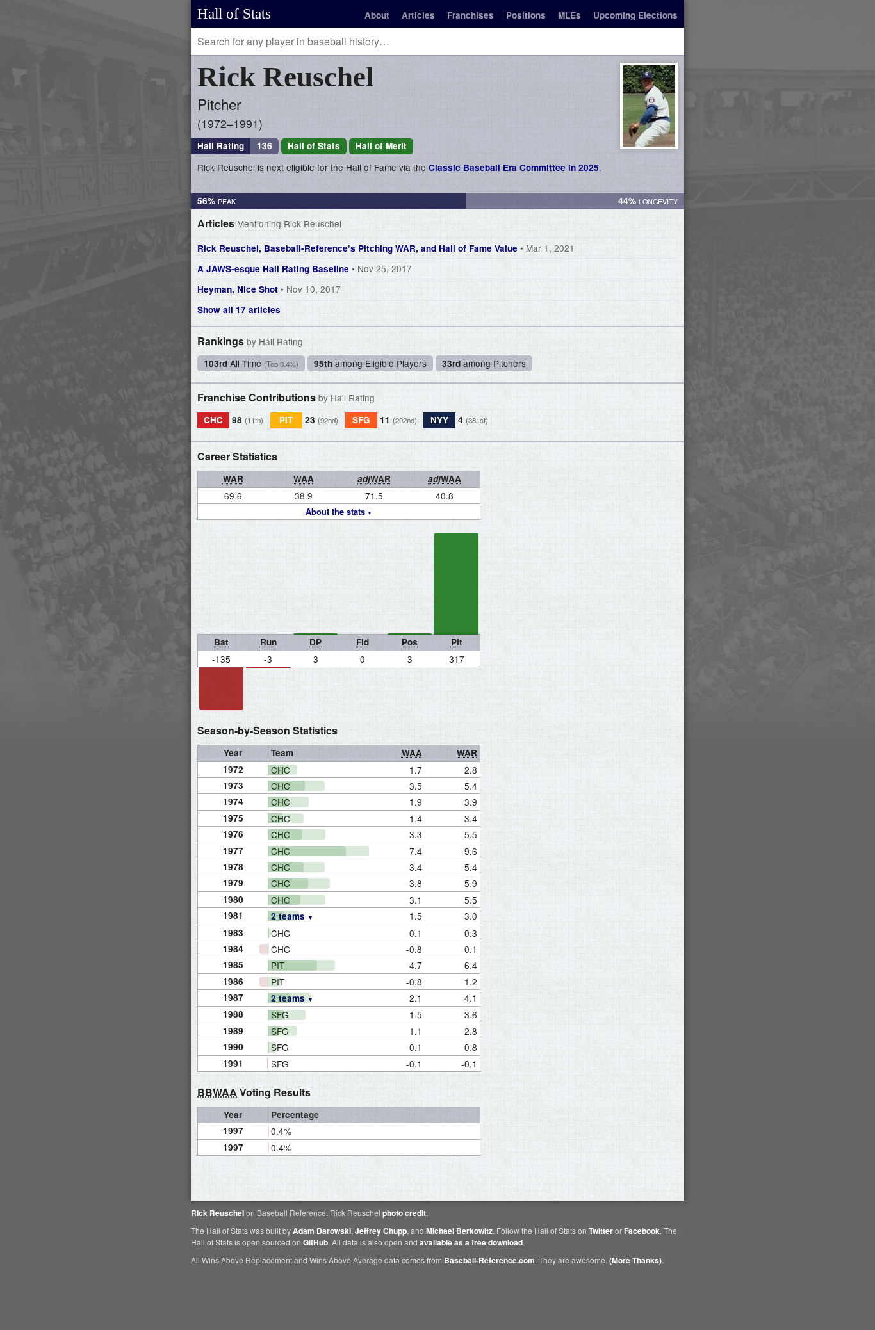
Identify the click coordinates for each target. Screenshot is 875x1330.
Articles (418, 15)
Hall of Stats (234, 13)
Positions (526, 15)
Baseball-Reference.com (489, 1260)
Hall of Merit (381, 146)
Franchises (470, 15)
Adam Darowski (322, 1231)
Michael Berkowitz (459, 1231)
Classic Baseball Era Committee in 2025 (514, 167)
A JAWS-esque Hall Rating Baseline (304, 268)
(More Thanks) (635, 1260)
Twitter (601, 1231)
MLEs (569, 15)
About (376, 15)
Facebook (642, 1231)
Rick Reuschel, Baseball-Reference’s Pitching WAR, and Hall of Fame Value (386, 247)
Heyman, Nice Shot (269, 288)
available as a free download (471, 1242)
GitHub (315, 1242)
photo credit (404, 1213)
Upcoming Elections (635, 15)
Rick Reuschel (217, 1213)
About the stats (335, 511)
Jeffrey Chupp (381, 1231)
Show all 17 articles (239, 310)
